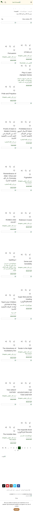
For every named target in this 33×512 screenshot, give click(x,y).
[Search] (5, 2)
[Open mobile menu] (31, 2)
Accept (16, 509)
